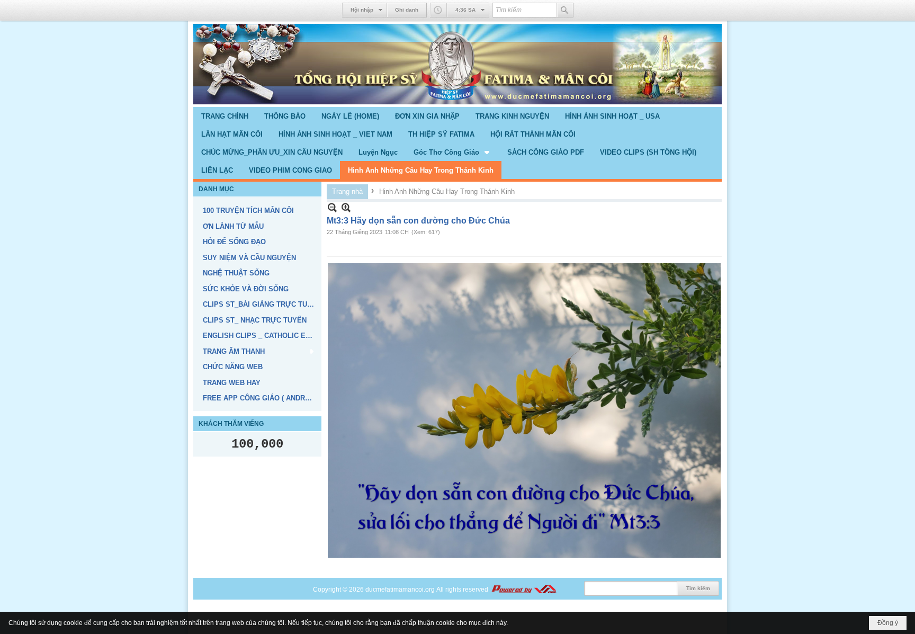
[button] (452, 152)
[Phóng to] (346, 207)
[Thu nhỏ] (332, 207)
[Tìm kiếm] (565, 10)
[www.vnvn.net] (524, 589)
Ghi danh (406, 10)
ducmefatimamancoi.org (400, 589)
